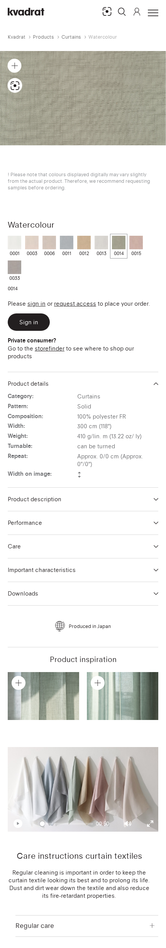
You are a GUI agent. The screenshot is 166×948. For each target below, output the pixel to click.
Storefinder (49, 348)
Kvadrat (16, 37)
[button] (122, 11)
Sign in (36, 303)
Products (43, 37)
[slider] (66, 823)
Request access (75, 303)
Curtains (71, 37)
